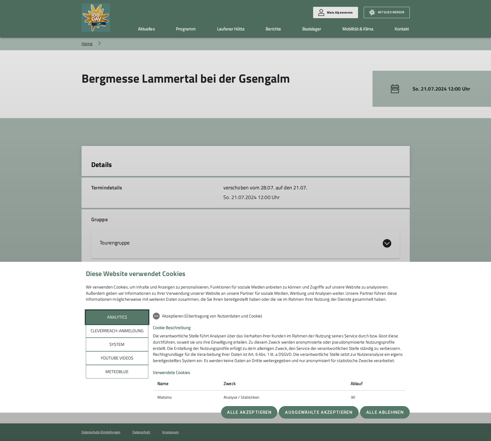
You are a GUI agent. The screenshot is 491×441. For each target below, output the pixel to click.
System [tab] (116, 344)
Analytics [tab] (117, 317)
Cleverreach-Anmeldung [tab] (117, 330)
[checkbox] (279, 316)
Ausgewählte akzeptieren (319, 412)
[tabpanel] (279, 357)
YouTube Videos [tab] (117, 358)
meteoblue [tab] (116, 371)
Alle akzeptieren (249, 412)
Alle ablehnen (385, 412)
